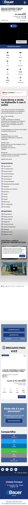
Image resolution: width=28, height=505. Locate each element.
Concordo (22, 256)
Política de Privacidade (19, 253)
